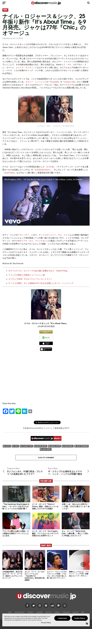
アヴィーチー (23, 235)
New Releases (19, 612)
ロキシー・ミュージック (35, 81)
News (10, 612)
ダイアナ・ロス (26, 240)
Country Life (69, 81)
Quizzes (75, 612)
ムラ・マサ (66, 64)
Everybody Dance (42, 169)
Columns (39, 612)
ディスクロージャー (47, 235)
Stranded (54, 81)
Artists (49, 612)
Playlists (66, 612)
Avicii (7, 446)
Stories (30, 612)
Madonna (68, 446)
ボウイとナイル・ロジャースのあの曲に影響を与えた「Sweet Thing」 (38, 271)
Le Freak (50, 166)
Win (82, 612)
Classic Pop (27, 446)
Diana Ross (55, 446)
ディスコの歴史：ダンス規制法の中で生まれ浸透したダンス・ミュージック (41, 283)
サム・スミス (63, 235)
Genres (57, 612)
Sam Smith (46, 449)
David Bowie (41, 446)
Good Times (9, 172)
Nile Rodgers (82, 446)
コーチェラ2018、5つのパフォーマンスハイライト (30, 279)
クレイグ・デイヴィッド (26, 67)
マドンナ (39, 240)
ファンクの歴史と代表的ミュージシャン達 (26, 275)
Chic (16, 446)
